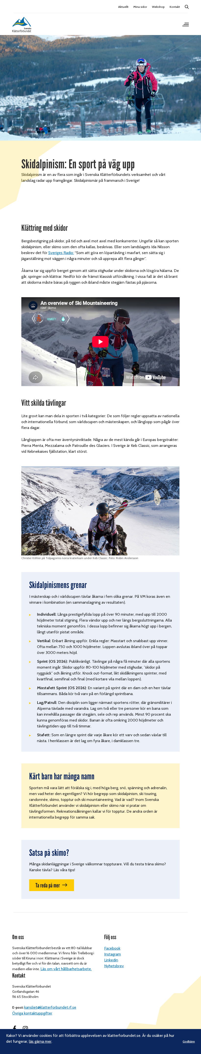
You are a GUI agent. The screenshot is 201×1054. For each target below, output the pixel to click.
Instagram (112, 954)
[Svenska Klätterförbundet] (21, 24)
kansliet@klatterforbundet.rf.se (50, 1007)
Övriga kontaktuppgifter (32, 1013)
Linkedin (111, 960)
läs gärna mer (40, 1041)
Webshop (158, 7)
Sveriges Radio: (61, 252)
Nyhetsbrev (114, 966)
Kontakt (175, 7)
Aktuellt (123, 7)
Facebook (112, 948)
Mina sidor (140, 7)
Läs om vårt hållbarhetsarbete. (66, 969)
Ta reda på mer (48, 885)
